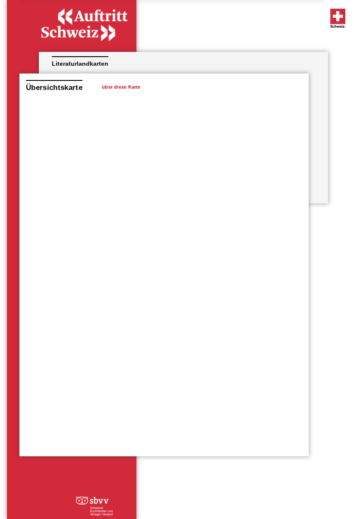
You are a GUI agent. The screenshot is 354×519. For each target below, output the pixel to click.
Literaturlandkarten (80, 63)
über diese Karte (121, 87)
